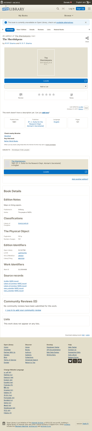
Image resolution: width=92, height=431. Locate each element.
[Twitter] (75, 361)
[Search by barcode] (63, 8)
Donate (68, 2)
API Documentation (53, 350)
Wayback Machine (21, 426)
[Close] (85, 22)
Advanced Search (31, 360)
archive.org (33, 426)
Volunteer (7, 350)
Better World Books (11, 141)
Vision (6, 347)
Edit (86, 108)
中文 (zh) (7, 410)
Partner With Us (9, 352)
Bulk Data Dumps (53, 352)
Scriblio (6, 281)
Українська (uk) (9, 408)
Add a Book (72, 355)
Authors (28, 352)
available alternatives (64, 22)
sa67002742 (22, 253)
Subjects (28, 355)
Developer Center (53, 347)
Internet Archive (37, 423)
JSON (87, 335)
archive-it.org (46, 426)
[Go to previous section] (2, 29)
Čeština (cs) (8, 375)
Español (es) (8, 382)
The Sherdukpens (23, 36)
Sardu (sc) (7, 403)
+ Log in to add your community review (23, 310)
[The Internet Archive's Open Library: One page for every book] (13, 8)
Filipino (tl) (8, 413)
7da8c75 (85, 424)
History (81, 109)
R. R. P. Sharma (26, 43)
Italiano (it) (8, 393)
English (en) (8, 380)
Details (32, 29)
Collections (29, 357)
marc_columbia (9, 288)
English (56, 122)
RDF (83, 335)
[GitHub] (80, 361)
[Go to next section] (89, 29)
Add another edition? (80, 179)
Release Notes (73, 357)
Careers (6, 355)
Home (27, 347)
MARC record (13, 281)
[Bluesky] (70, 361)
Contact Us (72, 350)
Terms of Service (10, 360)
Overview (10, 29)
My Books (23, 15)
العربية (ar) (7, 372)
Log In (71, 8)
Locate (46, 81)
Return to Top (30, 362)
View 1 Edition (21, 29)
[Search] (57, 8)
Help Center (72, 347)
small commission (51, 144)
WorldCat (7, 136)
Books (27, 350)
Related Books (59, 29)
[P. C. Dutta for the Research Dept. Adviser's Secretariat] (35, 124)
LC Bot (81, 107)
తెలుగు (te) (7, 405)
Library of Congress (10, 283)
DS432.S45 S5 (23, 223)
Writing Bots (51, 355)
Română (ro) (8, 400)
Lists (49, 29)
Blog (5, 357)
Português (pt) (9, 398)
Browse (67, 15)
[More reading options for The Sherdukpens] (86, 86)
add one (45, 113)
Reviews (41, 29)
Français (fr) (8, 385)
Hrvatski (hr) (8, 390)
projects (67, 424)
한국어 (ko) (8, 395)
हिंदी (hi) (6, 387)
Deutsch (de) (8, 377)
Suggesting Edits (74, 352)
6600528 (21, 258)
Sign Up (80, 8)
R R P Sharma (10, 43)
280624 (20, 256)
